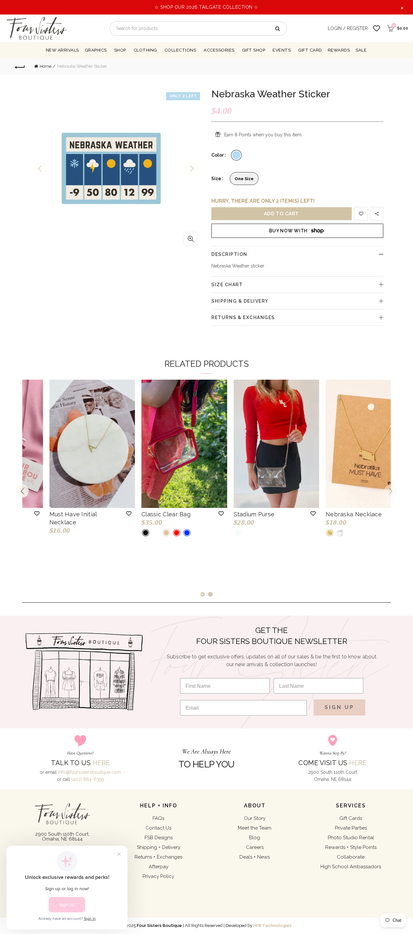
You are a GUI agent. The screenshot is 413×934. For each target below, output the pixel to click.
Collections (180, 50)
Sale (361, 50)
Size (216, 178)
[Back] (20, 66)
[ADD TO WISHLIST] (361, 213)
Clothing (145, 50)
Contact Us (158, 828)
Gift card (310, 50)
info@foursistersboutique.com (89, 772)
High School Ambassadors (350, 867)
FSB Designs (159, 838)
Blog (254, 838)
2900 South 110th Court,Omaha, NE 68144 (62, 836)
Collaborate (351, 857)
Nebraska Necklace (53, 514)
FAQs (158, 818)
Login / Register (348, 28)
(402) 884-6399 (87, 779)
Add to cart (281, 214)
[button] (105, 513)
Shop (120, 50)
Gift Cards (350, 818)
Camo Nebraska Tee (238, 514)
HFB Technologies (272, 925)
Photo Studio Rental (351, 838)
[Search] (277, 28)
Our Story (255, 818)
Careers (255, 847)
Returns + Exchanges (158, 857)
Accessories (219, 50)
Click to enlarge (191, 239)
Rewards (339, 50)
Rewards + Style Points (351, 847)
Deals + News (254, 857)
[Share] (376, 213)
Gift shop (254, 50)
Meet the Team (254, 828)
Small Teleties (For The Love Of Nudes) (334, 518)
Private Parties (351, 828)
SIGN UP (339, 707)
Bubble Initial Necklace (151, 514)
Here (101, 763)
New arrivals (62, 50)
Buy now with (288, 230)
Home (45, 66)
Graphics (96, 50)
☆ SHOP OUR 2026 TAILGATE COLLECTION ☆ (206, 7)
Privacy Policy (158, 876)
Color (217, 155)
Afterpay (158, 867)
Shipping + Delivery (158, 847)
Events (282, 50)
